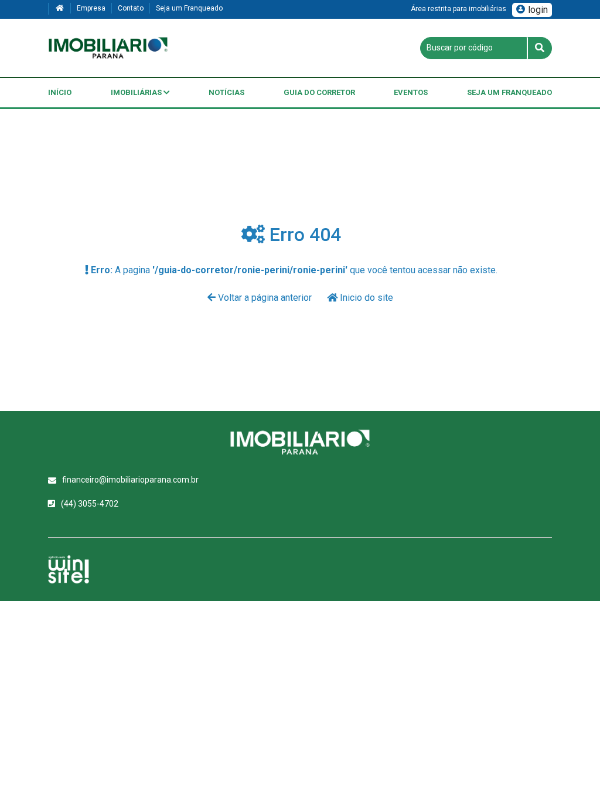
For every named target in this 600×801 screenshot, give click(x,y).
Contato (131, 8)
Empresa (91, 8)
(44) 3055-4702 (89, 503)
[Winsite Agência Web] (68, 569)
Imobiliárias (137, 92)
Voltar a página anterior (265, 297)
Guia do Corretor (319, 92)
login (538, 9)
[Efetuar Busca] (539, 48)
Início (59, 92)
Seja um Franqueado (189, 8)
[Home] (59, 9)
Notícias (226, 92)
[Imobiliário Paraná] (108, 47)
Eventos (411, 92)
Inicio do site (365, 297)
